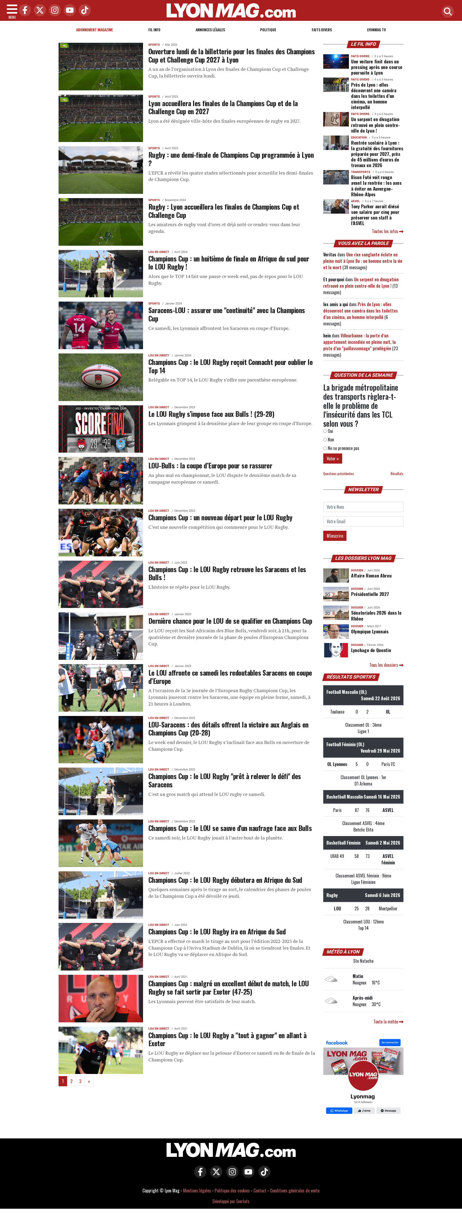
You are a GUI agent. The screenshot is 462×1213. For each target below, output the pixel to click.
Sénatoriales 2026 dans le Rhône (376, 615)
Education (359, 137)
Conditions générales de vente (294, 1190)
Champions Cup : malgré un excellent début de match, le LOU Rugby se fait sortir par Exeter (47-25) (228, 987)
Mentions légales (197, 1190)
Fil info (154, 29)
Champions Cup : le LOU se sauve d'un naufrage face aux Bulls (230, 828)
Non (330, 439)
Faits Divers (322, 29)
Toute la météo (386, 1021)
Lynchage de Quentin (371, 649)
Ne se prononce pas (343, 448)
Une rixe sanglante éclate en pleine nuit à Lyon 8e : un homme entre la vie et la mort (362, 261)
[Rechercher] (446, 12)
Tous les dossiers (384, 665)
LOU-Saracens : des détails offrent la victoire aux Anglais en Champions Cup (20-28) (228, 728)
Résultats (397, 473)
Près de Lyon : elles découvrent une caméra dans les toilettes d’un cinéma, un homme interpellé (373, 95)
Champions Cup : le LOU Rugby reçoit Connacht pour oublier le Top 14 (230, 366)
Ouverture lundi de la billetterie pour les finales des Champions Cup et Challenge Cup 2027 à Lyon (231, 55)
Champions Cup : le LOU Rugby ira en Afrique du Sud (217, 931)
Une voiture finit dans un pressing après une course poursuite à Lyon (376, 67)
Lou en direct (158, 252)
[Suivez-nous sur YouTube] (247, 1175)
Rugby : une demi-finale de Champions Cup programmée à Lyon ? (231, 158)
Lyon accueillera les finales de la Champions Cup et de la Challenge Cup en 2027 (223, 107)
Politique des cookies (232, 1190)
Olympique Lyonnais (369, 631)
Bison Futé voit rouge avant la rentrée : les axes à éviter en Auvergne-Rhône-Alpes (376, 185)
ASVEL (355, 201)
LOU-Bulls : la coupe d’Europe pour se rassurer (210, 465)
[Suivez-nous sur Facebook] (363, 1077)
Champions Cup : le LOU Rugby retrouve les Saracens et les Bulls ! (227, 573)
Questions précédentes (338, 473)
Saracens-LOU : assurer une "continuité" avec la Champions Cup (226, 314)
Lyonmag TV (376, 29)
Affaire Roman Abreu (371, 575)
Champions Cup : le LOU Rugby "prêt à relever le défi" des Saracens (224, 780)
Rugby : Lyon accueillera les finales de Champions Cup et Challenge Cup (223, 210)
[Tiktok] (83, 10)
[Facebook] (23, 10)
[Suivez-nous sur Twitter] (214, 1175)
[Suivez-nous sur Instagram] (231, 1175)
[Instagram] (53, 10)
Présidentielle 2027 (370, 593)
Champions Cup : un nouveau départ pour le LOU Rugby (220, 517)
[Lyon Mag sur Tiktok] (263, 1175)
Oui (330, 431)
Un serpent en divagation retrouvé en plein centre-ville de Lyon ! (375, 124)
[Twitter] (38, 10)
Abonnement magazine (94, 29)
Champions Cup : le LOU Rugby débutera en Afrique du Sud (225, 880)
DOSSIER (357, 570)
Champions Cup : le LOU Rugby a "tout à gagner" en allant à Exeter (227, 1039)
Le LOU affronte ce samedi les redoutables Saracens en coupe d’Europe (230, 676)
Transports (360, 172)
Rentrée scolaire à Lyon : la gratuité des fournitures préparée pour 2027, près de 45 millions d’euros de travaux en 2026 (377, 153)
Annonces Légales (210, 29)
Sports (154, 45)
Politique (268, 29)
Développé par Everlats (231, 1201)
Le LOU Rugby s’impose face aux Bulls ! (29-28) (211, 414)
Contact (259, 1190)
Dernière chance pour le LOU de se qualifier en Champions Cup (230, 620)
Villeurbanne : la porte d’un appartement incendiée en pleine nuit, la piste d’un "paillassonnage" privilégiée (359, 342)
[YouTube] (68, 10)
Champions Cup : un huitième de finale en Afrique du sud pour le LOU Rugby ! (228, 262)
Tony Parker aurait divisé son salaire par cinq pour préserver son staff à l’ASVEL (375, 214)
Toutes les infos (385, 231)
